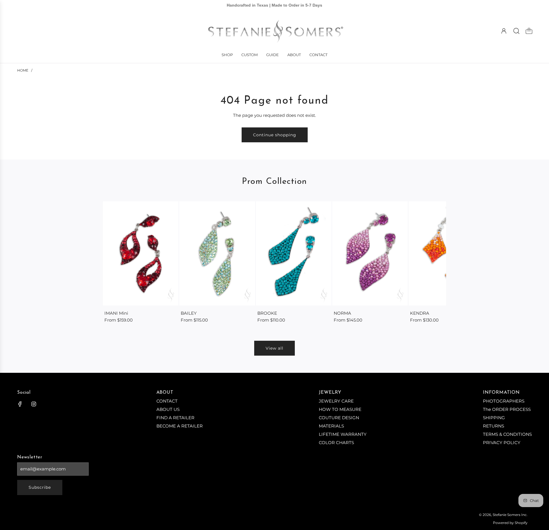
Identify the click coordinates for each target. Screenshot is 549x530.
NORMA (342, 313)
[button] (116, 262)
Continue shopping (274, 134)
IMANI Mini (116, 313)
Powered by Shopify (510, 523)
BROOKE (267, 313)
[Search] (516, 31)
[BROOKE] (293, 253)
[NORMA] (370, 253)
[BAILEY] (217, 253)
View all (274, 348)
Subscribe (40, 487)
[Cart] (529, 31)
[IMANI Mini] (140, 253)
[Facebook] (20, 404)
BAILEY (189, 313)
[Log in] (504, 31)
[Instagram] (33, 404)
